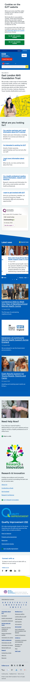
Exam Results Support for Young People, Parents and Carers (14, 374)
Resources (4, 539)
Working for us (18, 610)
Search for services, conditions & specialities (6, 628)
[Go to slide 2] (15, 278)
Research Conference (8, 494)
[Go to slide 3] (17, 278)
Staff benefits (18, 620)
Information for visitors (7, 636)
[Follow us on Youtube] (23, 664)
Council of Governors (20, 634)
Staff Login (17, 650)
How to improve (6, 532)
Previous (21, 276)
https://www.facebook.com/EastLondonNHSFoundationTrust (2, 569)
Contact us (17, 636)
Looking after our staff (20, 615)
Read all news (24, 242)
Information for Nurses (7, 644)
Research (4, 649)
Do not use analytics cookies (15, 42)
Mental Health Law (6, 646)
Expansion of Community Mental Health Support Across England (15, 338)
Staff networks (18, 618)
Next (25, 276)
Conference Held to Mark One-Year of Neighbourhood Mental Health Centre (14, 302)
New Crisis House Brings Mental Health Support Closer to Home (14, 258)
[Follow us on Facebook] (12, 664)
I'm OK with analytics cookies (14, 36)
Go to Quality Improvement (11, 547)
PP (12, 199)
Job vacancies (18, 623)
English (7, 63)
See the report (8, 225)
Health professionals (6, 639)
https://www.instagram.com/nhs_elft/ (19, 569)
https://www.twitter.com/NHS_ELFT (6, 569)
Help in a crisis (7, 435)
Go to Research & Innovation (11, 498)
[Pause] (2, 276)
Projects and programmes (9, 536)
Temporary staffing (19, 613)
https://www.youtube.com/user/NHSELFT (11, 569)
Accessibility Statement (7, 619)
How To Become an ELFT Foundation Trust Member (20, 630)
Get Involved (5, 490)
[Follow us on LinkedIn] (20, 664)
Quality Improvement (7, 617)
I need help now (7, 59)
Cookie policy (5, 672)
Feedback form (13, 672)
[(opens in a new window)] (17, 664)
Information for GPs (6, 641)
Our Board (4, 614)
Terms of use (21, 672)
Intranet (19, 50)
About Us (4, 483)
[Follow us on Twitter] (14, 664)
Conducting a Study (7, 487)
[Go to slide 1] (12, 278)
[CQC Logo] (8, 212)
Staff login (25, 50)
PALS (16, 647)
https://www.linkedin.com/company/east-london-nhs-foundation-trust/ (15, 569)
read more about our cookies (15, 30)
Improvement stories (8, 542)
